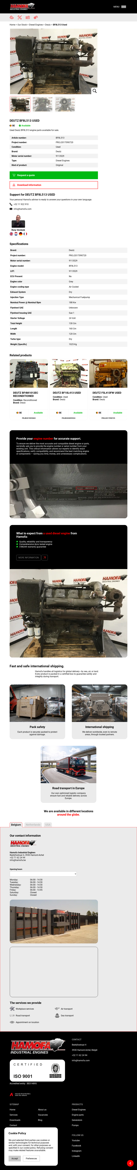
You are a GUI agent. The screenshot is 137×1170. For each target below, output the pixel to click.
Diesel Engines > (36, 24)
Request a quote (26, 175)
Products (77, 1104)
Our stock (22, 24)
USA (47, 824)
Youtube (76, 1140)
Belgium (16, 824)
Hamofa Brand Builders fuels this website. (23, 1094)
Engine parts (78, 1115)
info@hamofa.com (22, 209)
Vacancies (43, 1115)
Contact (13, 1125)
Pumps (75, 1125)
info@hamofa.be (18, 860)
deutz (48, 24)
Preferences (31, 1158)
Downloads (15, 1120)
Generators (77, 1120)
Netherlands (33, 824)
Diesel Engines (79, 1109)
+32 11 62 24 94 (17, 857)
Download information (29, 185)
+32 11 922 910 (21, 204)
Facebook (76, 1145)
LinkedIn (76, 1156)
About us (42, 1109)
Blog (40, 1120)
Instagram (76, 1151)
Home (13, 24)
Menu (116, 6)
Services (14, 1115)
